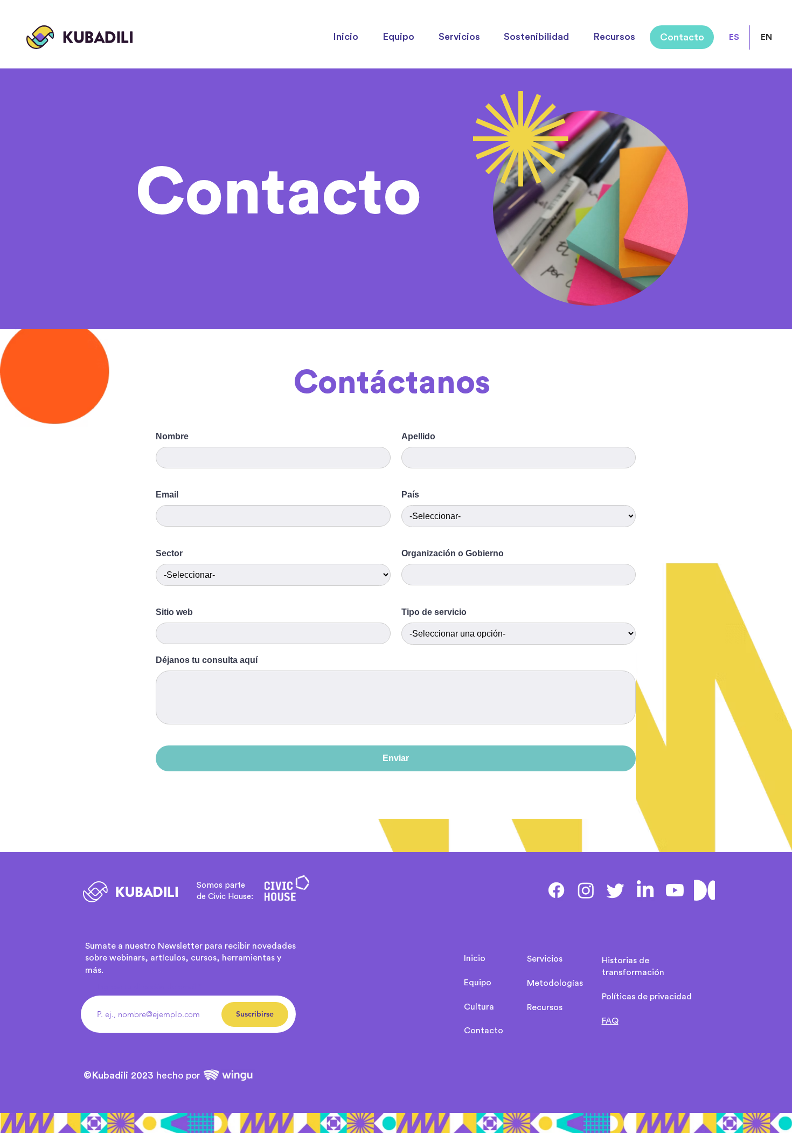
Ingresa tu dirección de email (146, 986)
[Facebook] (556, 890)
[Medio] (704, 890)
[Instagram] (585, 890)
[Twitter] (615, 890)
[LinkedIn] (645, 890)
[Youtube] (674, 890)
